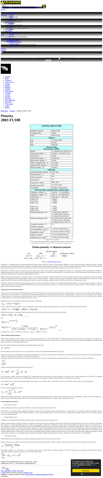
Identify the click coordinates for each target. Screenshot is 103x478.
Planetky (11, 35)
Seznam (7, 84)
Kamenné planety (10, 13)
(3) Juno (7, 95)
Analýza (7, 89)
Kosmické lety (31, 7)
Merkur (11, 15)
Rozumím (86, 470)
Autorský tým (27, 472)
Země (10, 18)
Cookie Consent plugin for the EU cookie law (86, 474)
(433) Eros (8, 102)
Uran (10, 27)
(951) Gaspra (9, 104)
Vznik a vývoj (9, 82)
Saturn (11, 25)
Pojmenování (9, 91)
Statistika (8, 87)
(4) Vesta (7, 96)
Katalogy (24, 7)
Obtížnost (4, 15)
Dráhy (7, 78)
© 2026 (3, 472)
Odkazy (7, 107)
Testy (2, 35)
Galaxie (4, 7)
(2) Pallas (8, 93)
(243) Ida (8, 98)
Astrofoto (39, 7)
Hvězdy (9, 7)
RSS (21, 471)
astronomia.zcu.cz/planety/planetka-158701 (39, 474)
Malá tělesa (8, 31)
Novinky (3, 49)
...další (7, 106)
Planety (3, 9)
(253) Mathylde (10, 100)
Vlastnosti (8, 80)
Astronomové (16, 7)
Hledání (3, 50)
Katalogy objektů (14, 45)
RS (8, 469)
